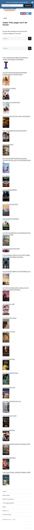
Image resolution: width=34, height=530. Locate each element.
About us (5, 510)
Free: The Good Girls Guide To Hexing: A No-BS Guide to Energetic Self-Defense (16, 289)
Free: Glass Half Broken (9, 458)
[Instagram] (30, 13)
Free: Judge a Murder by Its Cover (12, 401)
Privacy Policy (7, 514)
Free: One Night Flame (9, 430)
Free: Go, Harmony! (8, 144)
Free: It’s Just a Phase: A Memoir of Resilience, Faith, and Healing (16, 473)
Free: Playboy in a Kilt (8, 304)
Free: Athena (6, 176)
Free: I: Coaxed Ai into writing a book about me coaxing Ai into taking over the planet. (15, 58)
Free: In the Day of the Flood (10, 204)
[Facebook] (21, 13)
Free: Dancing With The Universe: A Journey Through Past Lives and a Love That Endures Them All (17, 160)
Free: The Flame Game (9, 359)
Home (4, 491)
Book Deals (6, 495)
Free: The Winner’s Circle (9, 415)
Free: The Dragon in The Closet (11, 248)
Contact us (27, 520)
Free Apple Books (8, 503)
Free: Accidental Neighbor (10, 190)
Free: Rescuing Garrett (9, 387)
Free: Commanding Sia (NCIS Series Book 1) (15, 130)
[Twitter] (27, 13)
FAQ (25, 523)
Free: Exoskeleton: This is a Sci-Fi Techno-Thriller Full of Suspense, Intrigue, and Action (16, 256)
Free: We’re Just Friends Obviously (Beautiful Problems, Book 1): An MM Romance (15, 73)
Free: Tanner (6, 345)
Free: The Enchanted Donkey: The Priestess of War (16, 444)
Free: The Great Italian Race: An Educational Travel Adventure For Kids (16, 234)
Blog (4, 507)
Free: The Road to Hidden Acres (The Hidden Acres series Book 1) (16, 272)
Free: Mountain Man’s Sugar (10, 373)
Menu (5, 18)
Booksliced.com (7, 519)
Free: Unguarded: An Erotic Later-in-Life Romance (16, 116)
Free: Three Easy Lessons (9, 318)
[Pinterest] (24, 13)
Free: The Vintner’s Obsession (11, 219)
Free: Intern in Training (9, 88)
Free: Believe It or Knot (9, 331)
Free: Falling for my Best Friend (11, 102)
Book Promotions (8, 499)
